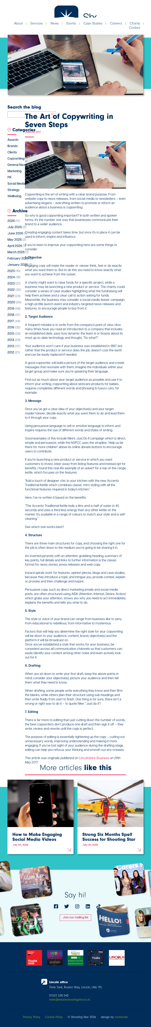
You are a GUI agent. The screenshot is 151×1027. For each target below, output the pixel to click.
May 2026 (16, 239)
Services (36, 23)
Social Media (16, 183)
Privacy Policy (31, 1017)
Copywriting (15, 158)
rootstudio (121, 1017)
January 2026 (19, 265)
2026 (13, 221)
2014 (13, 340)
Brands (12, 146)
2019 (13, 308)
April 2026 (16, 246)
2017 (13, 321)
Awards (12, 140)
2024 (13, 277)
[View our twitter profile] (66, 906)
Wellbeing (14, 196)
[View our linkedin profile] (88, 906)
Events (71, 23)
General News (17, 165)
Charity (135, 23)
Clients (12, 152)
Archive (20, 210)
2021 (13, 296)
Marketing (14, 171)
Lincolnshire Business (94, 758)
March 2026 (18, 252)
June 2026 (17, 233)
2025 (13, 271)
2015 (13, 333)
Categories (23, 129)
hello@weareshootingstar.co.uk (69, 999)
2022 (14, 290)
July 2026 (16, 227)
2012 (13, 352)
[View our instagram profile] (77, 906)
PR (9, 177)
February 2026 (20, 258)
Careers (116, 23)
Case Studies (93, 23)
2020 (14, 302)
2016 (13, 327)
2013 (13, 346)
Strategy (13, 190)
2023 (13, 283)
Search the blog (24, 107)
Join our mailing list (75, 917)
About (18, 23)
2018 (13, 315)
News (55, 23)
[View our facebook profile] (56, 906)
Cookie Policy (54, 1017)
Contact (134, 28)
